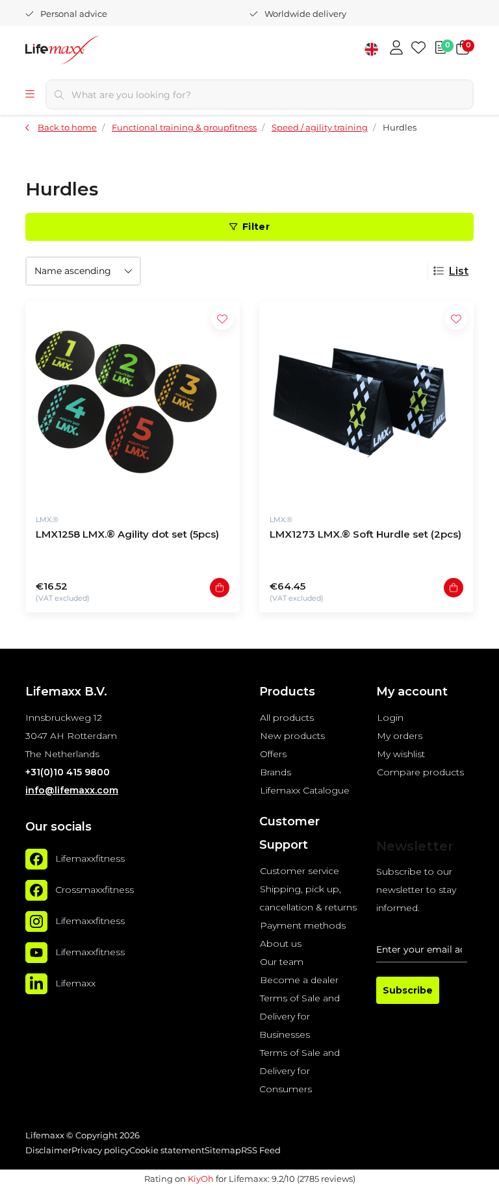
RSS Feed (261, 1150)
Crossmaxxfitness (94, 889)
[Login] (396, 48)
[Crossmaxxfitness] (36, 890)
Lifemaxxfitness (90, 858)
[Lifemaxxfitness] (36, 859)
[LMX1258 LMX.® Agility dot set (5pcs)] (132, 402)
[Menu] (29, 95)
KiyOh (201, 1178)
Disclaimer (48, 1150)
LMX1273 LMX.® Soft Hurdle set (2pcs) (365, 534)
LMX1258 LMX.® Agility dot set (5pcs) (127, 534)
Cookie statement (167, 1150)
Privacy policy (100, 1150)
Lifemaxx (75, 983)
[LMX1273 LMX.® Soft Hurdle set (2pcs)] (366, 402)
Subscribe (408, 990)
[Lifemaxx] (36, 983)
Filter (256, 226)
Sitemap (223, 1150)
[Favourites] (418, 48)
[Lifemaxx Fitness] (96, 51)
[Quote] (440, 48)
